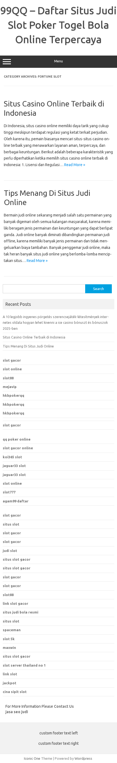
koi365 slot (12, 457)
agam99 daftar (16, 501)
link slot (10, 674)
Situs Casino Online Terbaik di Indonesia (34, 337)
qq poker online (16, 439)
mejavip (10, 387)
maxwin (9, 647)
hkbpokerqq (13, 395)
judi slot (10, 551)
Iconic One (32, 758)
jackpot (9, 683)
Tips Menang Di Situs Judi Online (28, 346)
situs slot (11, 524)
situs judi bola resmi (20, 612)
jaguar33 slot (14, 466)
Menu (58, 61)
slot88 (8, 378)
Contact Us (64, 706)
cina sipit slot (15, 692)
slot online (12, 369)
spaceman (12, 630)
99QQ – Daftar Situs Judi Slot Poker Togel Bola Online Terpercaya (58, 25)
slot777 (9, 492)
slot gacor (12, 360)
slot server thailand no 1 (24, 665)
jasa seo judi (16, 712)
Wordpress (83, 758)
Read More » (74, 165)
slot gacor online (18, 448)
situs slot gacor (16, 559)
